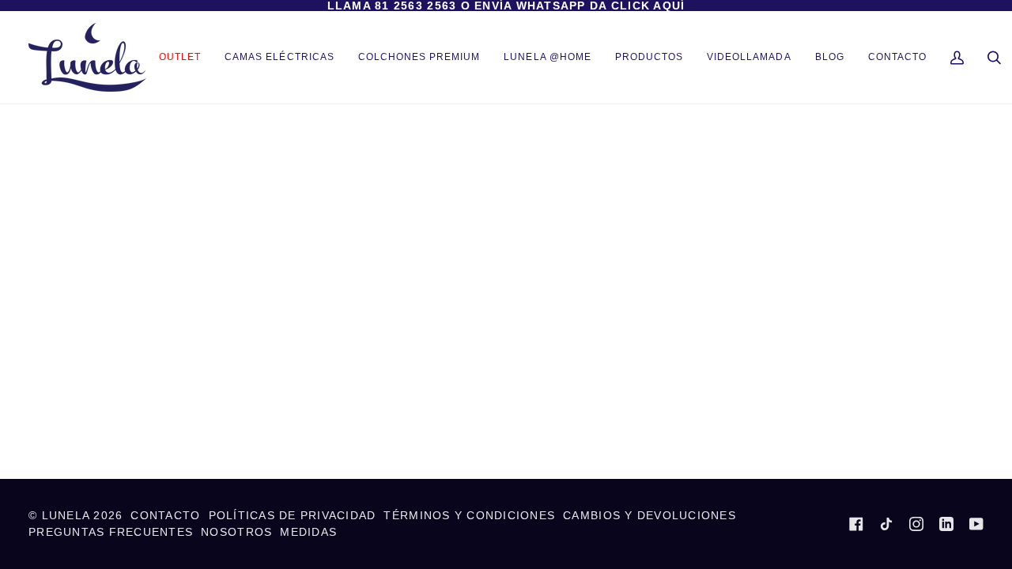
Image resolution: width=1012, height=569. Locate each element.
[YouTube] (976, 524)
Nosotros (236, 532)
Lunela (68, 515)
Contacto (165, 515)
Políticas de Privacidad (292, 515)
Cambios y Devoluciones (649, 515)
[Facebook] (856, 524)
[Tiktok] (886, 524)
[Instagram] (916, 524)
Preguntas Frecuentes (110, 532)
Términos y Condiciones (469, 515)
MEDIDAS (308, 532)
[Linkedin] (946, 524)
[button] (649, 57)
